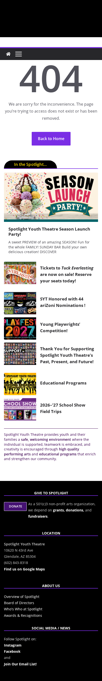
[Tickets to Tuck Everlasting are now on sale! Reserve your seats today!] (20, 275)
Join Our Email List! (20, 664)
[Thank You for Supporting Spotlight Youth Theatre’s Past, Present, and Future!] (20, 356)
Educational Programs (63, 383)
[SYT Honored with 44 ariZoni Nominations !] (20, 303)
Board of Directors (19, 602)
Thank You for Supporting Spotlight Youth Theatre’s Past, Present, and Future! (67, 355)
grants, (59, 510)
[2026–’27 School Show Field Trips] (20, 409)
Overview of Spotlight (21, 596)
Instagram (13, 645)
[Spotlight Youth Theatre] (8, 54)
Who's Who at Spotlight (23, 609)
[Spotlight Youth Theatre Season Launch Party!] (51, 197)
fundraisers (38, 516)
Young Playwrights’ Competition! (60, 327)
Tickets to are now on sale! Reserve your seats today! (66, 274)
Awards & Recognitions (23, 615)
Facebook (12, 651)
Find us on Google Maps (24, 569)
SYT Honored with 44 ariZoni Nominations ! (62, 302)
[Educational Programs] (20, 384)
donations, (75, 510)
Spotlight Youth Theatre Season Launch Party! (49, 231)
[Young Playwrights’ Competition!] (20, 328)
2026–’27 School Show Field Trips (62, 408)
